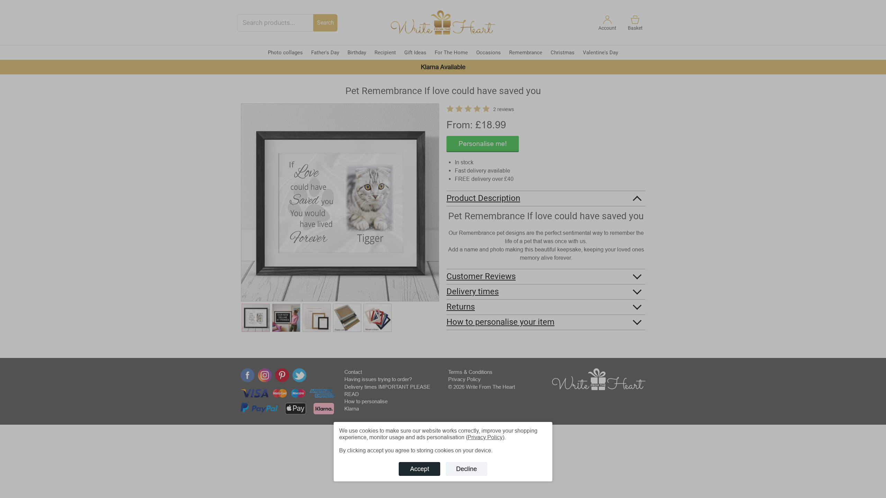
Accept (419, 468)
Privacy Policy (485, 437)
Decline (466, 468)
